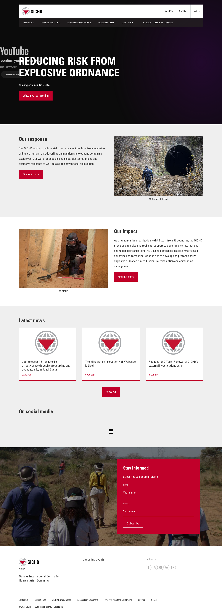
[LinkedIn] (166, 570)
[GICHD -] (32, 11)
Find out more (31, 174)
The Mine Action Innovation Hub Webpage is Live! (110, 364)
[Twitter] (155, 570)
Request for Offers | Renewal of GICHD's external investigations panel (173, 364)
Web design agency (44, 607)
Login (197, 11)
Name (126, 485)
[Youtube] (161, 570)
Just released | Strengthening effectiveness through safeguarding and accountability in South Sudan (46, 366)
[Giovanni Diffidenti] (158, 166)
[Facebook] (148, 570)
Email (126, 504)
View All (111, 392)
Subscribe (133, 523)
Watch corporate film (36, 95)
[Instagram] (173, 570)
